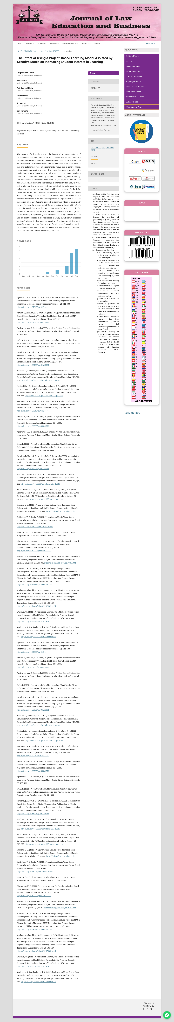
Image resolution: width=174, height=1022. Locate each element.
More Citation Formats (101, 130)
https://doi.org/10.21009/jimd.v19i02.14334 (35, 526)
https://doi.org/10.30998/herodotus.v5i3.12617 (40, 380)
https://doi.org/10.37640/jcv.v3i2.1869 (33, 307)
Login (97, 43)
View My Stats (132, 412)
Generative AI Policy (135, 96)
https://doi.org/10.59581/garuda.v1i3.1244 (34, 584)
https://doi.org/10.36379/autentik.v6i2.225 (38, 636)
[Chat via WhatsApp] (167, 1015)
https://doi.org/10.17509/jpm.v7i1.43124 (34, 551)
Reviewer (130, 61)
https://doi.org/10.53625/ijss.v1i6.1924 (33, 621)
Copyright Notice (133, 81)
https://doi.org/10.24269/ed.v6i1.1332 (60, 563)
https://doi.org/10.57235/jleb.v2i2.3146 (37, 123)
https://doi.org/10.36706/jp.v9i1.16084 (33, 365)
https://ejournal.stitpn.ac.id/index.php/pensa (44, 395)
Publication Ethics (134, 71)
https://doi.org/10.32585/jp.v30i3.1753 (33, 322)
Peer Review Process (135, 86)
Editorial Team (132, 56)
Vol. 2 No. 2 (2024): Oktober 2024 (49, 51)
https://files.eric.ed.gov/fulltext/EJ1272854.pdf (36, 606)
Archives (54, 43)
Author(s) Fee (132, 102)
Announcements (70, 43)
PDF (93, 73)
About (29, 43)
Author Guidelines (134, 76)
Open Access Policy (134, 107)
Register (86, 43)
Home (19, 43)
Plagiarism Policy (133, 92)
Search (151, 43)
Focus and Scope (133, 66)
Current (42, 43)
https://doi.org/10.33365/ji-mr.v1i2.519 (62, 511)
